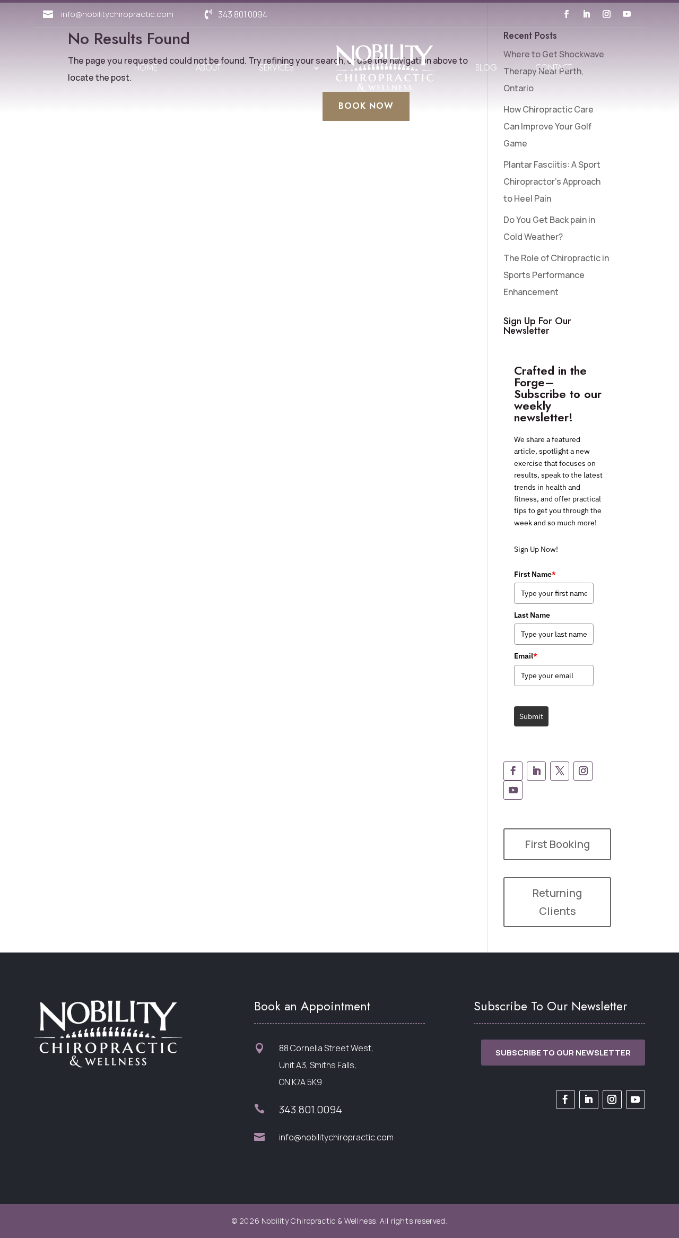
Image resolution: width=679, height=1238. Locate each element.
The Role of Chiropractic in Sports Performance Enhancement (556, 275)
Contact (553, 68)
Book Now (366, 106)
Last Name (532, 615)
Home (146, 68)
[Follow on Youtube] (626, 14)
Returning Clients (557, 902)
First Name (535, 574)
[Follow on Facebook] (566, 14)
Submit (531, 716)
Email (525, 656)
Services (276, 68)
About (208, 68)
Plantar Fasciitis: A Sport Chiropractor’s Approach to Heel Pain (551, 181)
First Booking (557, 844)
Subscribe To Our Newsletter (563, 1052)
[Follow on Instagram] (606, 14)
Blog (486, 68)
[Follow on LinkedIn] (586, 14)
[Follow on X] (559, 771)
